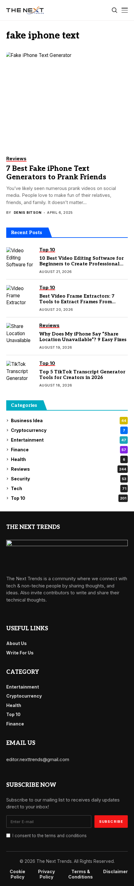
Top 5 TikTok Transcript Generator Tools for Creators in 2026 (82, 374)
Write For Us (20, 652)
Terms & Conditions (80, 874)
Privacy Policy (46, 874)
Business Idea (68, 420)
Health (68, 459)
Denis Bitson (27, 213)
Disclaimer (115, 871)
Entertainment (68, 440)
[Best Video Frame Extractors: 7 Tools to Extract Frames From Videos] (20, 296)
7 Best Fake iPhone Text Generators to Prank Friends (56, 173)
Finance (68, 449)
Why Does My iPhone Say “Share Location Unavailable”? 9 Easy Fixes (83, 336)
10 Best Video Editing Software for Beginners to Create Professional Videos (81, 263)
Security (68, 478)
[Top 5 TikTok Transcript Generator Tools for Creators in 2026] (20, 372)
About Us (16, 643)
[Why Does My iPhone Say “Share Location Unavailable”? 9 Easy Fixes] (20, 334)
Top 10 (68, 498)
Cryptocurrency (68, 430)
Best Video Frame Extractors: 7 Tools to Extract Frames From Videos (76, 301)
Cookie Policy (17, 874)
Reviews (68, 469)
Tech (68, 488)
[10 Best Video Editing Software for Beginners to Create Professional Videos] (20, 258)
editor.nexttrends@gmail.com (37, 759)
